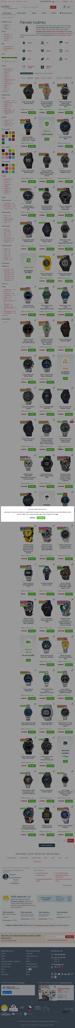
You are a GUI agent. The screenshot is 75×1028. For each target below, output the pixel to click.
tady (57, 514)
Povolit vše (41, 517)
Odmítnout (32, 517)
